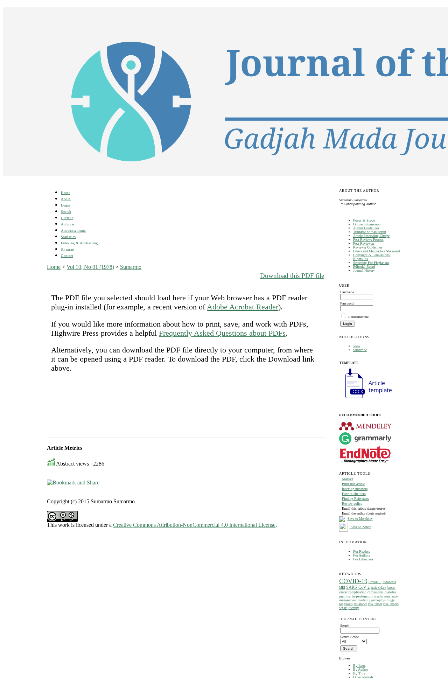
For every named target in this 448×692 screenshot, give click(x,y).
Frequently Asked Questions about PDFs (222, 333)
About (66, 199)
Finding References (355, 499)
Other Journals (363, 677)
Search (66, 212)
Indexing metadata (355, 489)
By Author (360, 669)
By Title (359, 673)
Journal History (364, 270)
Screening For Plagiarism (371, 263)
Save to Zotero (360, 527)
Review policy (352, 503)
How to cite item (354, 494)
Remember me (358, 317)
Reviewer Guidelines (367, 247)
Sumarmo (130, 267)
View (356, 346)
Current (67, 218)
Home (65, 193)
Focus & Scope (364, 220)
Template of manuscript (369, 232)
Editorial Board (364, 266)
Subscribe (360, 350)
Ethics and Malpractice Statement (376, 251)
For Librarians (363, 559)
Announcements (73, 230)
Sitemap (67, 249)
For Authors (361, 555)
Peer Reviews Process (368, 240)
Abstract (347, 479)
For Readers (361, 551)
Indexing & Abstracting (79, 243)
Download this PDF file (292, 275)
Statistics (68, 237)
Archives (68, 224)
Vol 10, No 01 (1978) (90, 267)
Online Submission (366, 224)
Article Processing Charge (371, 236)
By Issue (359, 665)
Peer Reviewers (363, 243)
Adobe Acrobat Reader (242, 306)
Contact (67, 256)
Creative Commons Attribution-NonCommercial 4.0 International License (194, 525)
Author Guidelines (366, 228)
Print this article (353, 484)
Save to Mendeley (360, 519)
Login (65, 205)
